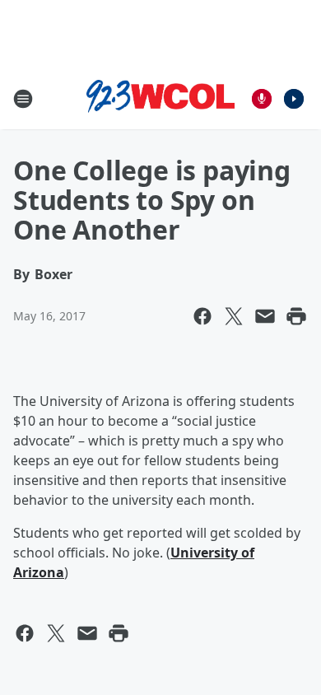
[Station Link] (160, 99)
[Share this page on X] (233, 316)
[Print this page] (296, 316)
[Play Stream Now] (294, 99)
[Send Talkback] (262, 99)
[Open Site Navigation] (23, 99)
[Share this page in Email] (265, 316)
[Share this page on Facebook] (202, 316)
